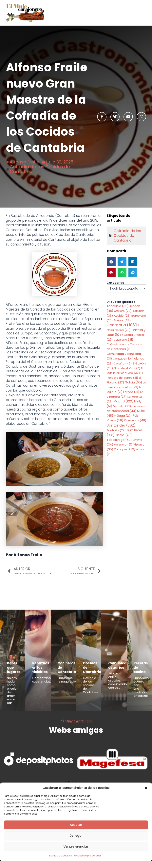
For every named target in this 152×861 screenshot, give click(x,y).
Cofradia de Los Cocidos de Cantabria (40, 169)
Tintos (123, 435)
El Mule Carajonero (76, 720)
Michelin (122, 406)
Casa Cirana (119, 330)
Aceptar (76, 825)
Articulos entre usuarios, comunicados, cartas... (118, 680)
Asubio (122, 316)
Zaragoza (124, 449)
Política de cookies (60, 855)
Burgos (122, 320)
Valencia (123, 445)
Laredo (131, 392)
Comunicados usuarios (120, 665)
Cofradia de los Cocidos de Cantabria (127, 235)
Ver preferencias (76, 846)
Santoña (116, 430)
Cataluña (123, 340)
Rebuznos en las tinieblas (40, 667)
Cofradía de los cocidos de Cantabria (90, 685)
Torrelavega (119, 440)
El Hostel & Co (127, 368)
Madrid (123, 401)
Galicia (133, 382)
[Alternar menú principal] (144, 13)
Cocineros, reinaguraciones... (70, 680)
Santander (121, 425)
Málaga (123, 416)
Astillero (123, 311)
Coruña (123, 363)
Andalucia (118, 306)
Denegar (76, 836)
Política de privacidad (87, 855)
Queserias (135, 420)
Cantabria (123, 325)
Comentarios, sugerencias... (42, 680)
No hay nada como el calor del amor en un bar (12, 690)
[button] (146, 788)
